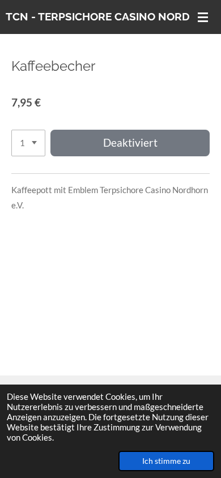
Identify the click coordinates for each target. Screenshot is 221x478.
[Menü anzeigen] (202, 17)
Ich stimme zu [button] (166, 461)
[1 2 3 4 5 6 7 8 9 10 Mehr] (28, 143)
